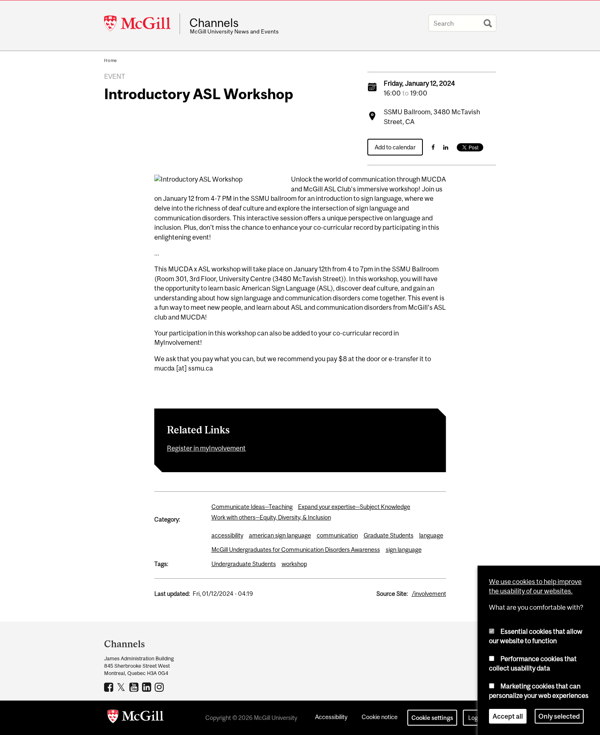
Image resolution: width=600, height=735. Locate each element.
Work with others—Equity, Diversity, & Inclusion (271, 517)
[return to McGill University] (135, 718)
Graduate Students (388, 535)
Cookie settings (432, 717)
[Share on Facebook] (433, 147)
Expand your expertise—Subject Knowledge (354, 506)
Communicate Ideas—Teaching (252, 506)
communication (337, 535)
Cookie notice (380, 716)
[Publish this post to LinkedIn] (445, 147)
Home (110, 60)
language (431, 535)
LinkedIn (147, 687)
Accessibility (331, 716)
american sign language (280, 535)
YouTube (134, 687)
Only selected (559, 716)
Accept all (508, 716)
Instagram (160, 687)
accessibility (227, 535)
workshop (294, 563)
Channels (214, 23)
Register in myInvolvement (206, 448)
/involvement (429, 593)
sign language (404, 549)
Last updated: (172, 593)
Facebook (109, 687)
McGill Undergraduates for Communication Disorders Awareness (295, 549)
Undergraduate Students (243, 563)
